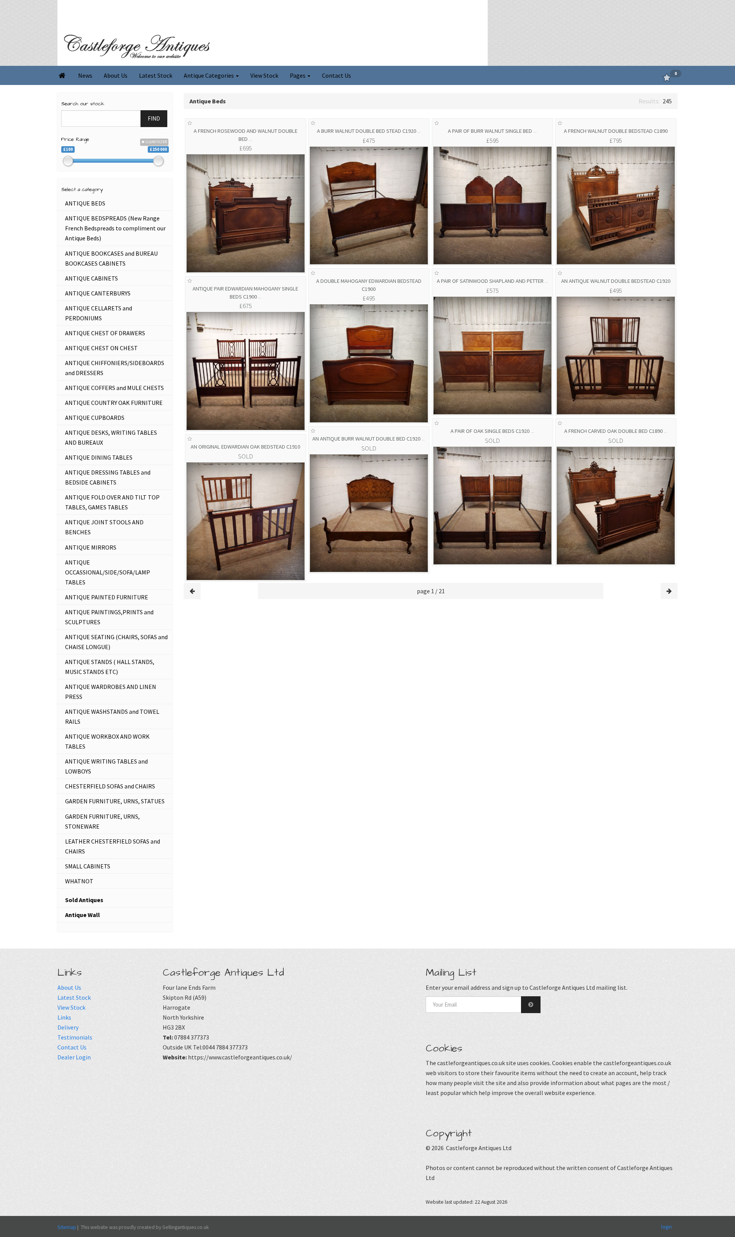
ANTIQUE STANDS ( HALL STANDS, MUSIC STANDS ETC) (109, 667)
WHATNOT (79, 881)
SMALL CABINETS (87, 866)
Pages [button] (298, 75)
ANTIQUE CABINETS (91, 278)
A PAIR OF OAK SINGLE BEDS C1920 (492, 431)
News (85, 75)
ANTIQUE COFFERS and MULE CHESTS (114, 388)
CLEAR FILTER (156, 141)
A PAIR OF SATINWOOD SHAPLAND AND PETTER (492, 280)
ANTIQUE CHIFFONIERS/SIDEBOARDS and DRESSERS (114, 368)
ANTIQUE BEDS (85, 203)
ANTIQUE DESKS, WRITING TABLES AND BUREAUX (111, 437)
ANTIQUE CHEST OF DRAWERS (105, 333)
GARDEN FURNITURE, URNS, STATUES (115, 801)
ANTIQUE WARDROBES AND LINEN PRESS (110, 691)
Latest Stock (155, 75)
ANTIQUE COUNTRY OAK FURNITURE (114, 402)
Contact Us (336, 75)
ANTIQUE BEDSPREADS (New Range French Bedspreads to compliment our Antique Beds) (115, 228)
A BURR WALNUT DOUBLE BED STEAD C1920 (369, 130)
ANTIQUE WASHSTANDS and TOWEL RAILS (112, 716)
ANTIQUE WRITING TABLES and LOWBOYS (106, 766)
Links (64, 1017)
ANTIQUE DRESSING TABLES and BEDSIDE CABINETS (107, 477)
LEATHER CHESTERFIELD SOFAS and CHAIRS (112, 846)
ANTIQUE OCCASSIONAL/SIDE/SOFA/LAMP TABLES (107, 572)
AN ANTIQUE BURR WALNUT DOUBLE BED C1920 (368, 438)
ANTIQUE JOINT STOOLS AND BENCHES (104, 527)
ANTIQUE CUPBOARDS (94, 417)
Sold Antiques (84, 900)
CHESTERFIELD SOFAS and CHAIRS (110, 786)
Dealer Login (74, 1057)
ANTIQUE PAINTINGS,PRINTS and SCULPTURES (109, 617)
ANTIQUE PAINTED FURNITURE (106, 597)
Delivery (67, 1027)
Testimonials (74, 1037)
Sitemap (66, 1227)
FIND (154, 118)
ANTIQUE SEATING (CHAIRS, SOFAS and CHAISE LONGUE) (116, 642)
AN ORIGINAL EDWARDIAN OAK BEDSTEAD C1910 (245, 446)
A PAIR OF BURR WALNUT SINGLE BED (492, 130)
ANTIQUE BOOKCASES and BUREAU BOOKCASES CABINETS (111, 258)
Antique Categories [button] (209, 75)
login (666, 1226)
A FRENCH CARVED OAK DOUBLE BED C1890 (615, 431)
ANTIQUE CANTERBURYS (98, 293)
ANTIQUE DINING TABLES (98, 457)
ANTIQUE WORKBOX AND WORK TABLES (107, 741)
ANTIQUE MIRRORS (90, 547)
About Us (115, 75)
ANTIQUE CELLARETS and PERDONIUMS (98, 313)
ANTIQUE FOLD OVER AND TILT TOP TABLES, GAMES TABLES (112, 502)
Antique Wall (82, 915)
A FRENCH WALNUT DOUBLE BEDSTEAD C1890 (616, 130)
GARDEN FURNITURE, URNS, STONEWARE (102, 821)
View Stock (264, 75)
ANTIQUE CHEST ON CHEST (101, 348)
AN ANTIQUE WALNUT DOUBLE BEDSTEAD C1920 (615, 280)
